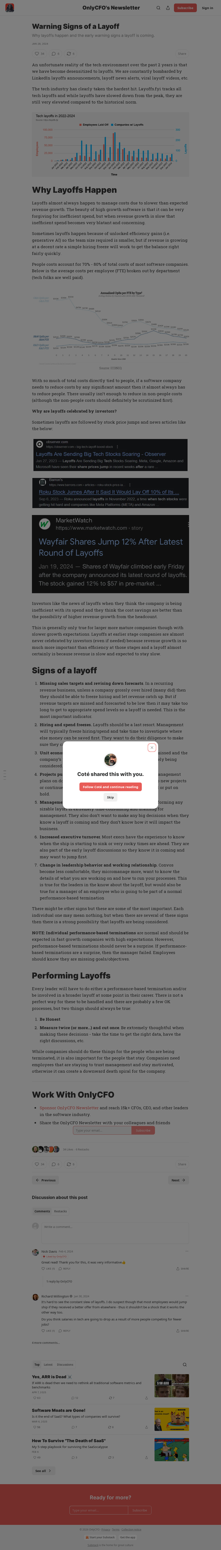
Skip (110, 797)
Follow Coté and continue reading (110, 787)
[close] (151, 747)
